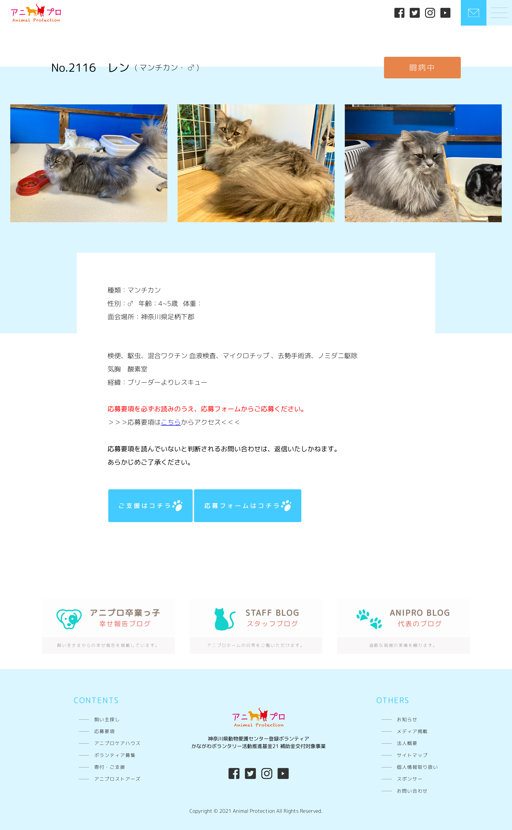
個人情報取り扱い (417, 767)
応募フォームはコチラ (242, 505)
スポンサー (410, 779)
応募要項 (104, 731)
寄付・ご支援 (109, 767)
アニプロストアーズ (117, 779)
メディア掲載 (412, 731)
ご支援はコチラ (145, 505)
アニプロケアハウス (117, 743)
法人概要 (407, 743)
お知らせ (407, 719)
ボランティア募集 (115, 755)
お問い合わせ (412, 791)
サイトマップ (412, 755)
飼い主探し (107, 719)
